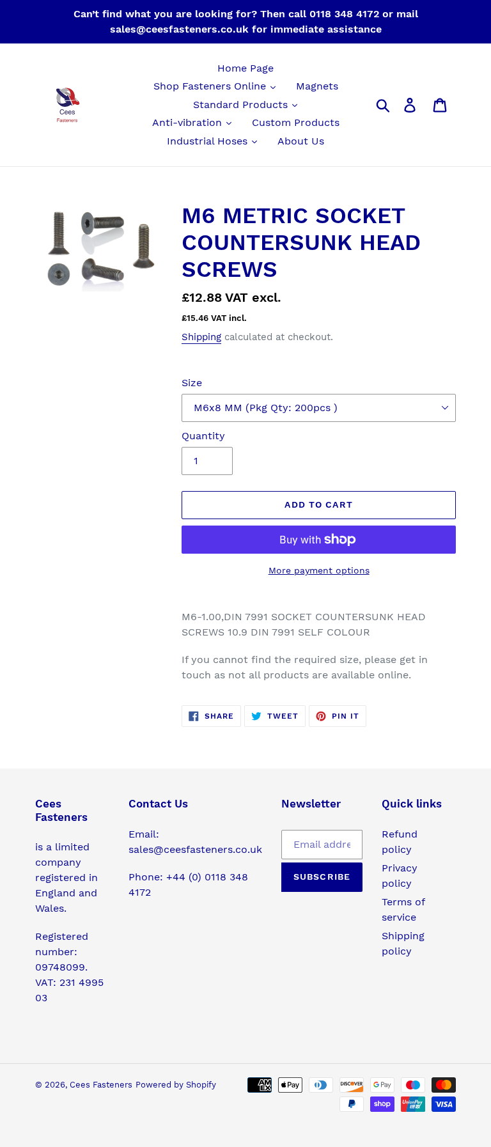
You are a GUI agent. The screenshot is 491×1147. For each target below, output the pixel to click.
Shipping (201, 337)
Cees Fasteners (101, 1084)
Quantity (203, 436)
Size (192, 383)
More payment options (319, 570)
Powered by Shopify (176, 1084)
